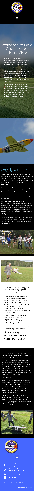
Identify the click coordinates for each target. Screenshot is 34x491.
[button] (17, 17)
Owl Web (30, 487)
